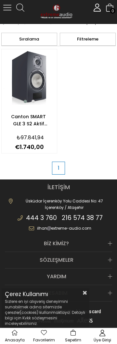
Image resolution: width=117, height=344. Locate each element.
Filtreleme (87, 39)
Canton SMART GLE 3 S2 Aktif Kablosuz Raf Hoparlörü (28, 120)
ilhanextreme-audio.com (64, 228)
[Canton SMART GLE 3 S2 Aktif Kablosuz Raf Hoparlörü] (29, 77)
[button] (25, 101)
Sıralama (29, 39)
